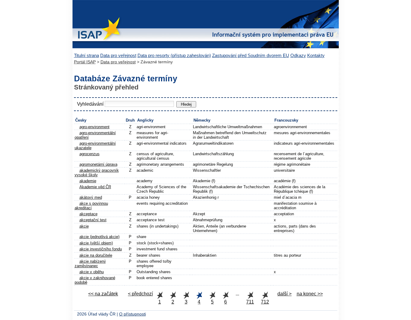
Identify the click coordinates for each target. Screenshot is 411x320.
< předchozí (140, 293)
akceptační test (93, 220)
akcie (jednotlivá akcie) (99, 236)
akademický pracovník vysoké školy (97, 172)
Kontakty (316, 55)
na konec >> (310, 293)
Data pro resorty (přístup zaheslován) (174, 55)
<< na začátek (103, 293)
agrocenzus (89, 154)
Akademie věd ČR (95, 187)
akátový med (90, 197)
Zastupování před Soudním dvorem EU (250, 55)
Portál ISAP (85, 62)
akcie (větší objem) (96, 243)
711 (250, 301)
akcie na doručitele (95, 255)
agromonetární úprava (98, 164)
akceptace (88, 214)
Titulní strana (86, 55)
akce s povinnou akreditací (91, 205)
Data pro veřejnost (118, 55)
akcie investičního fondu (100, 249)
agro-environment (94, 127)
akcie (84, 226)
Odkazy (298, 55)
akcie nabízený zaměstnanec (90, 263)
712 (265, 301)
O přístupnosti (132, 314)
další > (284, 293)
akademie (87, 181)
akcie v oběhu (91, 272)
